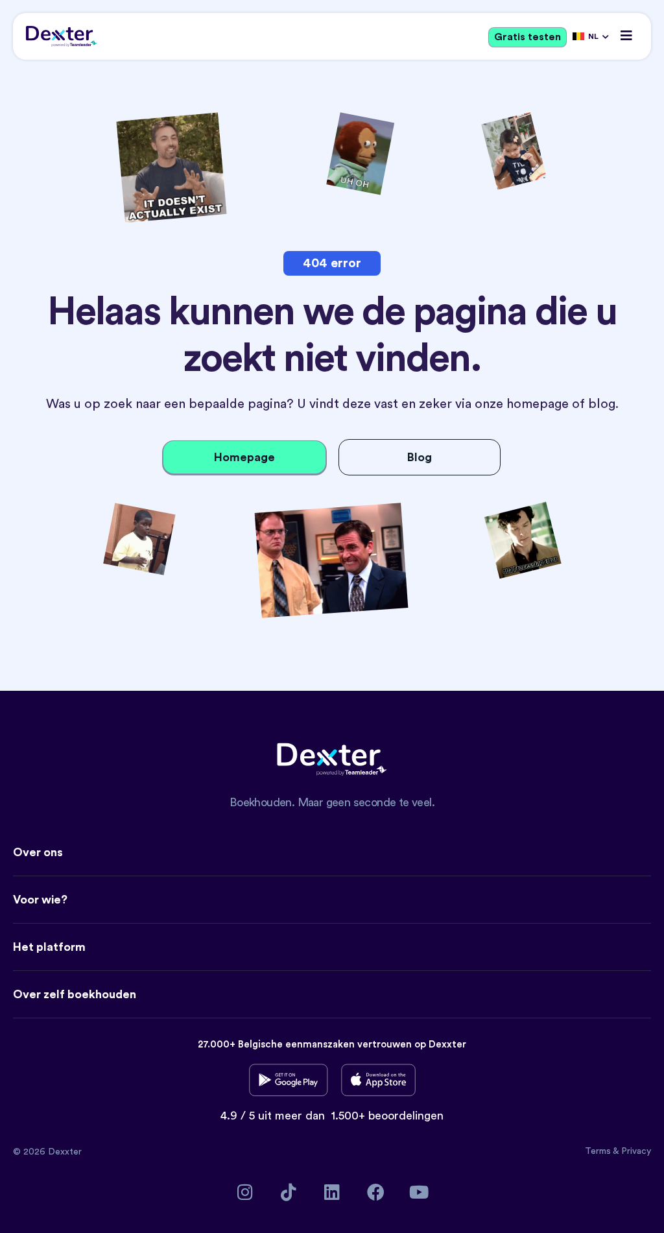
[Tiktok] (289, 1192)
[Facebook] (376, 1192)
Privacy (636, 1151)
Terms (599, 1151)
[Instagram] (245, 1192)
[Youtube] (419, 1192)
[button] (626, 35)
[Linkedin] (332, 1192)
